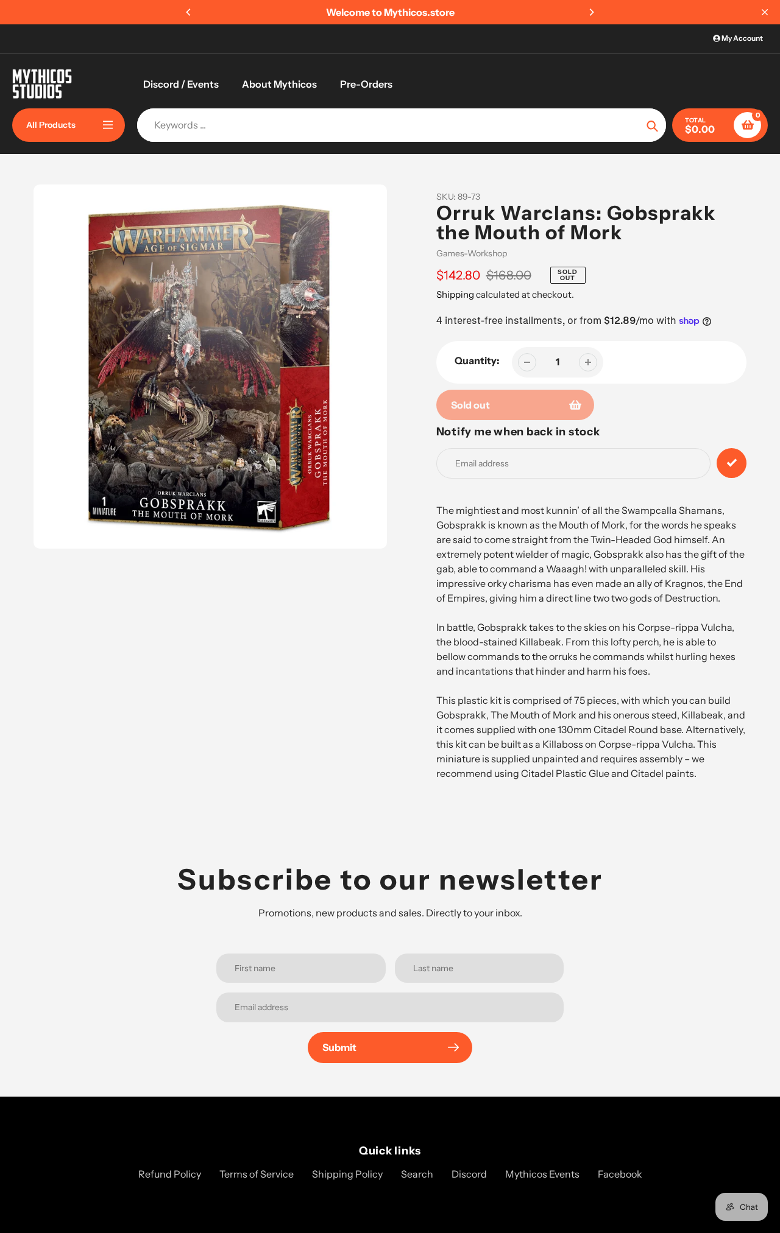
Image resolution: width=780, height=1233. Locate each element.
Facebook (620, 1174)
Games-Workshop (471, 253)
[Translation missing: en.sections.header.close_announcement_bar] (765, 12)
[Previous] (189, 12)
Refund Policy (169, 1174)
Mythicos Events (542, 1174)
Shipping (455, 294)
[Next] (591, 12)
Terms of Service (256, 1174)
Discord (469, 1174)
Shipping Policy (347, 1174)
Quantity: (477, 360)
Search (417, 1174)
